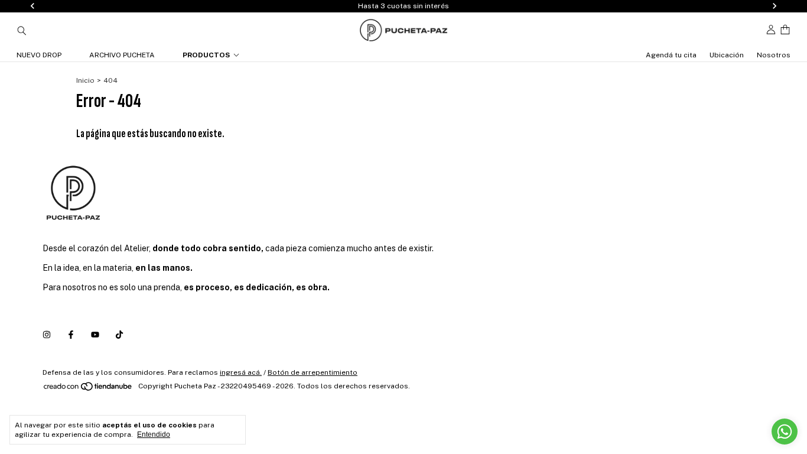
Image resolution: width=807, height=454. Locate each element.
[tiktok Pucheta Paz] (119, 335)
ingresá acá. (241, 372)
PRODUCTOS (206, 55)
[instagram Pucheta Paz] (47, 335)
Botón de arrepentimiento (312, 372)
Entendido (153, 434)
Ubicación (727, 55)
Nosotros (773, 55)
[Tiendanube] (88, 389)
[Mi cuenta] (771, 29)
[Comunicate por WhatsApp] (785, 432)
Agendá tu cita (671, 55)
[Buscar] (22, 30)
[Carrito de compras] (785, 29)
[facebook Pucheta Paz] (71, 335)
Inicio (85, 80)
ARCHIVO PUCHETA (122, 55)
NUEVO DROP (39, 55)
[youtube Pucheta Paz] (95, 335)
